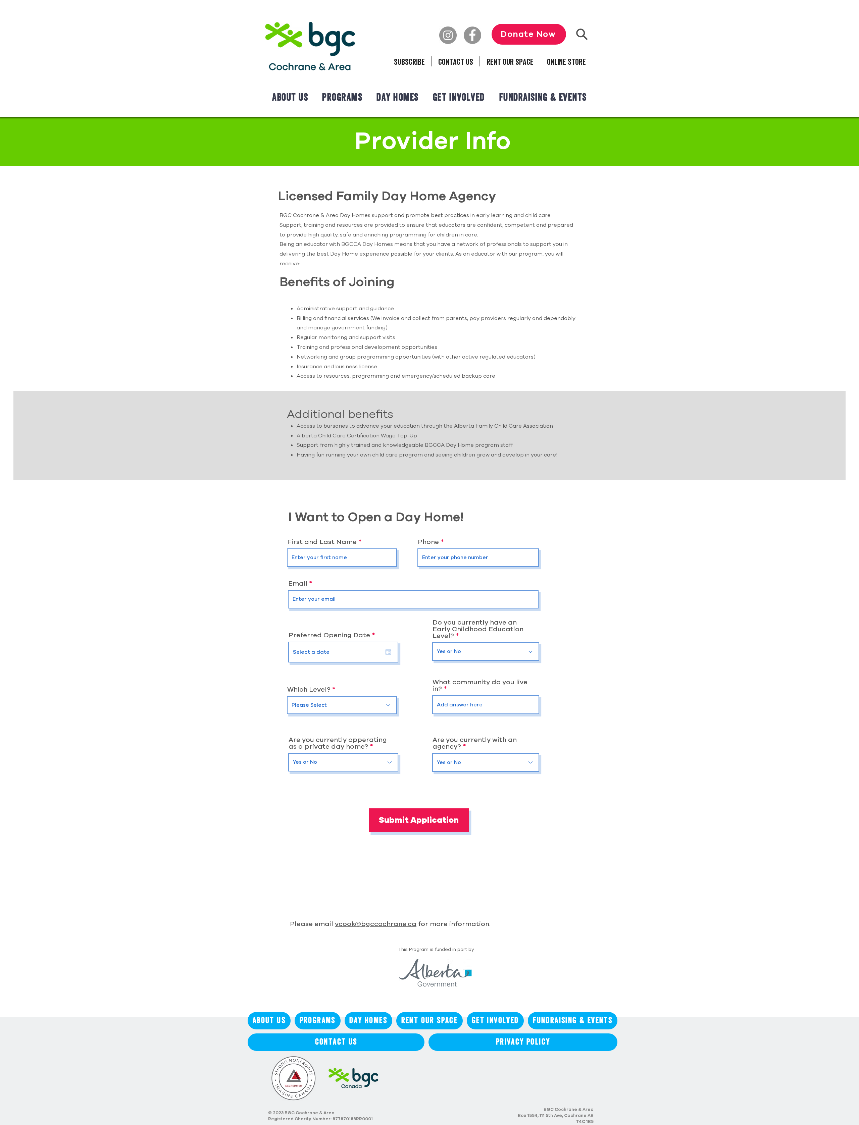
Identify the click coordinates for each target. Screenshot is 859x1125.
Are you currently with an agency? (475, 743)
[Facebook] (472, 35)
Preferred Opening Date (334, 635)
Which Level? (309, 689)
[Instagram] (448, 35)
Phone (428, 542)
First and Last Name (322, 542)
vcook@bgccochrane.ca (375, 923)
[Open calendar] (388, 652)
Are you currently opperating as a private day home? (338, 743)
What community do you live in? (480, 685)
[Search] (581, 34)
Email (297, 583)
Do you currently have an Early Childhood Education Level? (478, 629)
